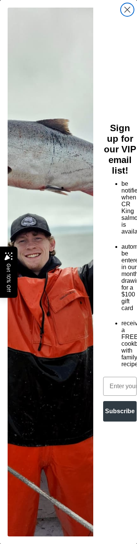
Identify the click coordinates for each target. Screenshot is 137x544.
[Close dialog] (127, 9)
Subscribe (120, 411)
